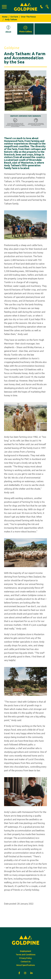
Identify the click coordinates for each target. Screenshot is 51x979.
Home (4, 17)
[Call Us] (41, 7)
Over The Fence (28, 17)
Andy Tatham (11, 19)
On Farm (14, 17)
